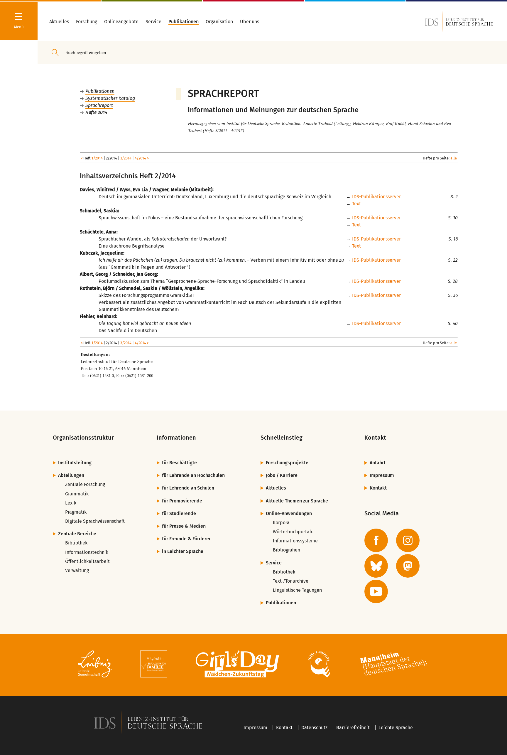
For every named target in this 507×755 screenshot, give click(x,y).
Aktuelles (276, 488)
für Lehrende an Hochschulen (193, 475)
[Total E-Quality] (318, 665)
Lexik (70, 503)
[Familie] (153, 665)
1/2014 (97, 158)
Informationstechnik (86, 552)
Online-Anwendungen (289, 513)
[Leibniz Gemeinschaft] (95, 665)
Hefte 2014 (96, 112)
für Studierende (179, 513)
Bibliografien (286, 550)
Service (274, 563)
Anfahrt (378, 462)
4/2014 (140, 158)
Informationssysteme (295, 541)
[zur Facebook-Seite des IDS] (376, 540)
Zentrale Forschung (85, 484)
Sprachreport (99, 105)
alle (453, 158)
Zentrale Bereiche (77, 534)
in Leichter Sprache (182, 551)
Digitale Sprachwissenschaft (95, 521)
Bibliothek (76, 543)
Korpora (281, 522)
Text (356, 203)
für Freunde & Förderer (186, 539)
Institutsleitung (75, 462)
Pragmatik (76, 512)
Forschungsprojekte (287, 462)
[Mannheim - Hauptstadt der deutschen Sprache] (393, 665)
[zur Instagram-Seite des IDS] (408, 540)
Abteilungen (71, 475)
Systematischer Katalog (110, 98)
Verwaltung (77, 570)
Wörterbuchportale (293, 531)
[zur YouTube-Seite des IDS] (376, 591)
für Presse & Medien (184, 526)
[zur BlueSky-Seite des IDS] (376, 566)
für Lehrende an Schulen (188, 488)
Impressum (382, 475)
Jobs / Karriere (282, 475)
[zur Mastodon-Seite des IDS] (408, 566)
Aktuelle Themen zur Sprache (297, 501)
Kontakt (378, 488)
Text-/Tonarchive (290, 581)
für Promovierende (182, 501)
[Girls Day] (237, 665)
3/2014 (125, 158)
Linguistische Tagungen (297, 590)
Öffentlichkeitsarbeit (87, 561)
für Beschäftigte (179, 462)
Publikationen (99, 91)
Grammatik (77, 494)
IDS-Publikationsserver (376, 196)
